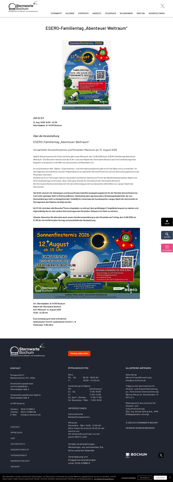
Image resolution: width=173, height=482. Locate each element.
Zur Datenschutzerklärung (104, 479)
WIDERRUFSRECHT (20, 449)
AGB (13, 438)
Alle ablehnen (145, 478)
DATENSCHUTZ (18, 444)
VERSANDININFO (19, 455)
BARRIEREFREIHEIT (20, 461)
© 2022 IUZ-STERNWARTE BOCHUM (141, 422)
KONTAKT (15, 427)
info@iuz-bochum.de (31, 414)
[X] (162, 6)
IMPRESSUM (16, 432)
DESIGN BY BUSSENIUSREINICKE (140, 428)
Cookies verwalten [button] (129, 478)
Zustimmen (160, 478)
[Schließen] (169, 477)
